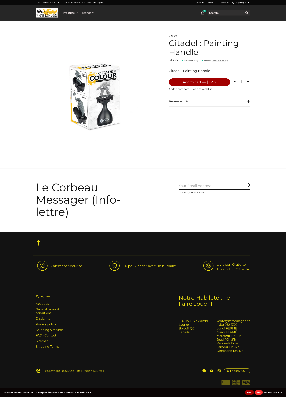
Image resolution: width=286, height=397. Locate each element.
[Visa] (246, 383)
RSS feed (98, 370)
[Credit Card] (226, 383)
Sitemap (42, 341)
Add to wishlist (202, 89)
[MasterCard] (236, 383)
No (259, 392)
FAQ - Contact (46, 335)
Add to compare (179, 89)
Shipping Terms (47, 346)
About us (42, 303)
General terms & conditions (47, 311)
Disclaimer (44, 318)
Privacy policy (46, 324)
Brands (86, 12)
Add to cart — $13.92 (199, 82)
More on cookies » (273, 392)
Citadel (173, 35)
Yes (249, 392)
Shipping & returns (49, 330)
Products (69, 12)
